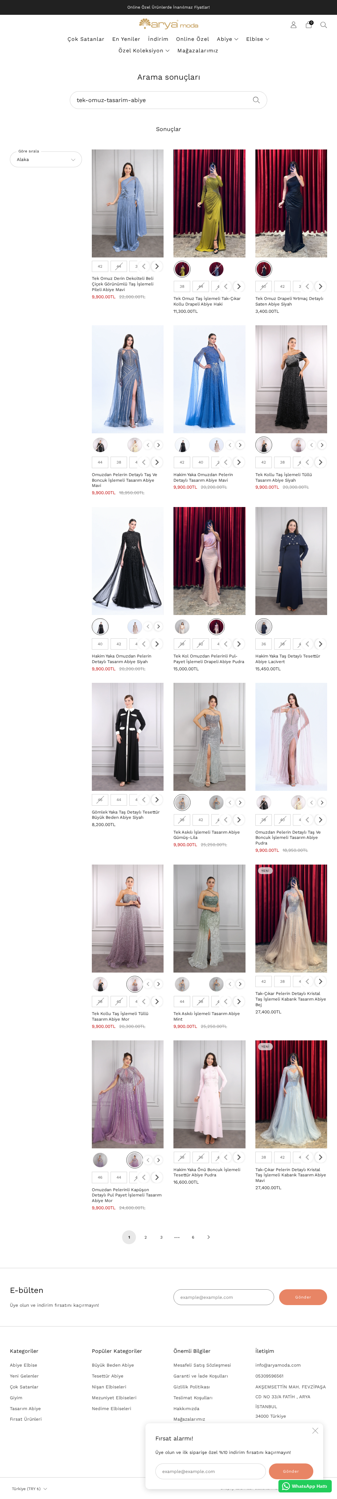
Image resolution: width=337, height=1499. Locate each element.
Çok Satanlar (86, 39)
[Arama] (324, 24)
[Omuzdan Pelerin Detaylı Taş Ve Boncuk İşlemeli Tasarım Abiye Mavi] (128, 379)
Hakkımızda (186, 1408)
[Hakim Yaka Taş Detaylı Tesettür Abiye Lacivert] (291, 561)
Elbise (254, 39)
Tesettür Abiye (107, 1376)
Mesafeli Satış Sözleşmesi (202, 1365)
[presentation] (157, 266)
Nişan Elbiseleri (109, 1386)
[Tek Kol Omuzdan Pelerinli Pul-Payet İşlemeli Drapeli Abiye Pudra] (209, 561)
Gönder (303, 1297)
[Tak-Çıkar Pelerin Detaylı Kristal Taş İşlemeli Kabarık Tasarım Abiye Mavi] (291, 1094)
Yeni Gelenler (24, 1376)
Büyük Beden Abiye (113, 1365)
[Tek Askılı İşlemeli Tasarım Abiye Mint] (209, 919)
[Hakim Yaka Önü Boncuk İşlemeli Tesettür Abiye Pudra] (209, 1094)
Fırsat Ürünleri (26, 1419)
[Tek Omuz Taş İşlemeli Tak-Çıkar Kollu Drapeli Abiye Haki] (209, 203)
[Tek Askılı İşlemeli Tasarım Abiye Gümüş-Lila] (209, 737)
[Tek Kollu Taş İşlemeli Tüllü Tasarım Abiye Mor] (128, 919)
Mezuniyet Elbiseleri (114, 1397)
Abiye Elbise (23, 1365)
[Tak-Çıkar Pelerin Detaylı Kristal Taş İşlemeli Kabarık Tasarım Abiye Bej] (291, 919)
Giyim (16, 1397)
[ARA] (256, 99)
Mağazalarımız (198, 50)
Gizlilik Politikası (191, 1386)
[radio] (100, 266)
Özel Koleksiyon (141, 50)
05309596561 (269, 1376)
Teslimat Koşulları (193, 1397)
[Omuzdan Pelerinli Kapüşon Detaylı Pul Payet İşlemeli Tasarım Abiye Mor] (128, 1094)
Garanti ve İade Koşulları (200, 1376)
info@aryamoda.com (278, 1365)
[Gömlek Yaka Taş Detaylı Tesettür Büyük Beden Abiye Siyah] (128, 737)
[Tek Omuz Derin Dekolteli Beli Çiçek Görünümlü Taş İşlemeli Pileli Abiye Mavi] (128, 203)
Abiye (224, 39)
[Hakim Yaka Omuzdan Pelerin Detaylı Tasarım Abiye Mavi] (209, 379)
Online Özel (192, 39)
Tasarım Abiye (25, 1408)
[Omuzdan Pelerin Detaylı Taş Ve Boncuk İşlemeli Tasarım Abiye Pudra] (291, 737)
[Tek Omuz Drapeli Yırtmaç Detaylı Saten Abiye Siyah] (291, 203)
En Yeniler (126, 39)
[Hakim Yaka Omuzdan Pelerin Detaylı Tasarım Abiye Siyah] (128, 561)
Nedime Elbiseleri (111, 1408)
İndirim (158, 39)
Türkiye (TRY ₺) (26, 1488)
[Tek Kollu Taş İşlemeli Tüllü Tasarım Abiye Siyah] (291, 379)
